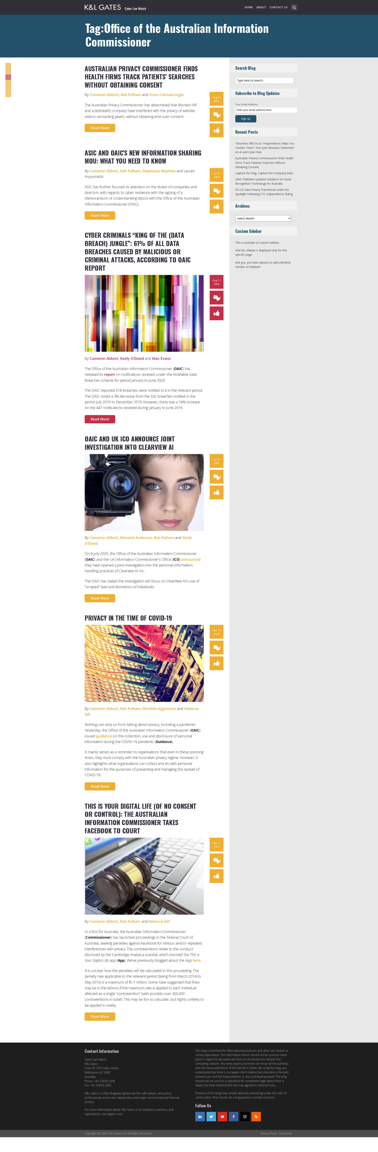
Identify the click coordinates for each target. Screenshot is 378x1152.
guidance (104, 736)
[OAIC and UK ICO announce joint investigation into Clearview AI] (144, 492)
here (197, 960)
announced (190, 559)
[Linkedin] (200, 1116)
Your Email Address (246, 104)
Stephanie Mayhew (159, 170)
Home (249, 7)
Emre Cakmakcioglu (166, 94)
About (261, 7)
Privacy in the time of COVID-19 (128, 617)
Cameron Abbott (104, 94)
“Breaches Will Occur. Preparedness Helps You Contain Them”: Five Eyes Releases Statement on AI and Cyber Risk (264, 148)
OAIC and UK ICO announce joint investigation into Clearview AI (130, 443)
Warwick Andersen (136, 537)
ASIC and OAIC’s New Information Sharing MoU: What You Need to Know (143, 157)
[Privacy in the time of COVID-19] (144, 663)
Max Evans (161, 358)
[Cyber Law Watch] (118, 6)
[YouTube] (222, 1116)
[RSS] (256, 1116)
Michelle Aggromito (159, 708)
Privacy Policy (269, 1133)
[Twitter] (211, 1116)
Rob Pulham (131, 94)
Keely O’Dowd (132, 358)
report (110, 374)
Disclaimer (285, 1133)
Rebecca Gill (159, 921)
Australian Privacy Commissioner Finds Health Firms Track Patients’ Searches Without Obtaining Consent (141, 76)
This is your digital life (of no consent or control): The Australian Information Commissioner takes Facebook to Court (140, 818)
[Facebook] (233, 1116)
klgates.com (114, 1114)
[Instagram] (245, 1116)
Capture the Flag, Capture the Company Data (264, 173)
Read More (100, 127)
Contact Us (279, 7)
